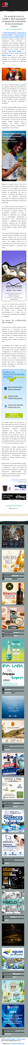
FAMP (25, 482)
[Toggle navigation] (24, 3)
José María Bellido (14, 51)
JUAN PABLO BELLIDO (15, 479)
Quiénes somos (20, 1039)
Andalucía (14, 508)
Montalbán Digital (10, 1039)
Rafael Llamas (6, 55)
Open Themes (12, 1043)
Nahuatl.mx (21, 1043)
